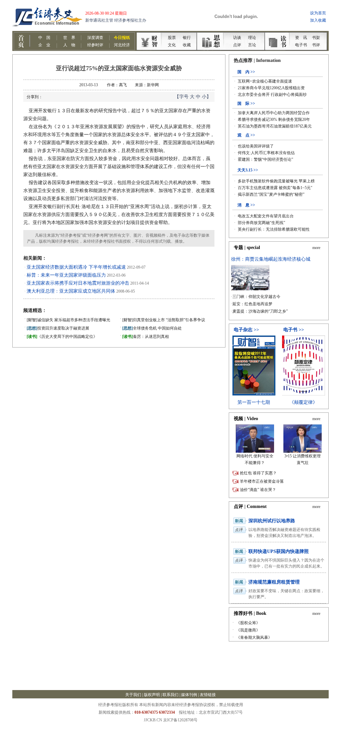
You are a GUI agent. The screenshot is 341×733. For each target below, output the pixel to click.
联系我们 (170, 694)
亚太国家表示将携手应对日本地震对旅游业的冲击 (78, 283)
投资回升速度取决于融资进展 (58, 328)
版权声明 (152, 694)
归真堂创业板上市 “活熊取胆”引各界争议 (163, 320)
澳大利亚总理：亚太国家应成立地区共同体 (71, 291)
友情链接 (208, 694)
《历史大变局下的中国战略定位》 (62, 336)
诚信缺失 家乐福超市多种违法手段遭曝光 (68, 320)
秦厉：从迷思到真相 (145, 336)
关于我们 (133, 694)
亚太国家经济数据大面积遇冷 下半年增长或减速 (76, 267)
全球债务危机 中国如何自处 (152, 328)
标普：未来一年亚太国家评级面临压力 (66, 275)
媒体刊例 (189, 694)
